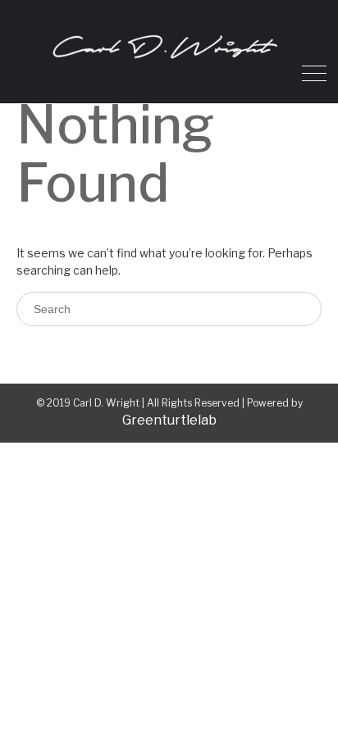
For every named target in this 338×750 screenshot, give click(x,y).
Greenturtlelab (169, 420)
